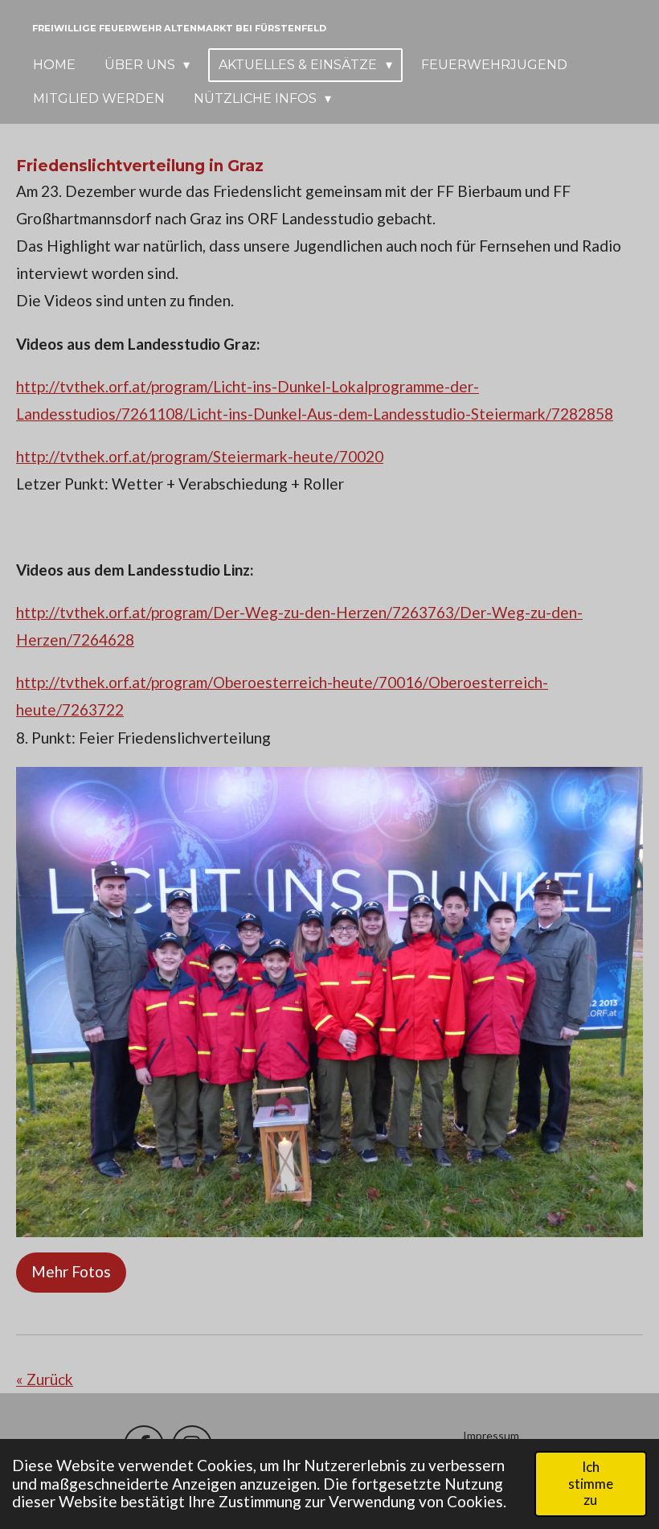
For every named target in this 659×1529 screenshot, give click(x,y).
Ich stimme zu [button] (590, 1483)
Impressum (491, 1435)
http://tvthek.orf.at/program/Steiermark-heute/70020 (199, 456)
